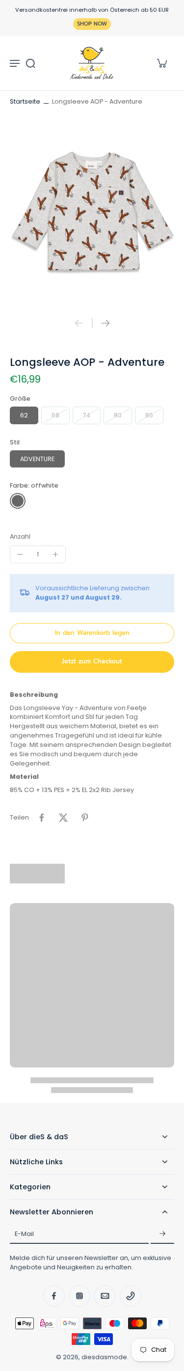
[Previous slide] (79, 323)
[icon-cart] (161, 63)
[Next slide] (105, 323)
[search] (30, 63)
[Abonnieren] (162, 1234)
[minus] (20, 554)
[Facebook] (54, 1296)
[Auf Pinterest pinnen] (85, 817)
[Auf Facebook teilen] (42, 817)
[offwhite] (18, 501)
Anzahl (20, 536)
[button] (92, 633)
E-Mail (24, 1234)
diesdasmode (104, 1357)
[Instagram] (79, 1296)
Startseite (25, 101)
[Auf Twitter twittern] (63, 817)
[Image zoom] (92, 212)
